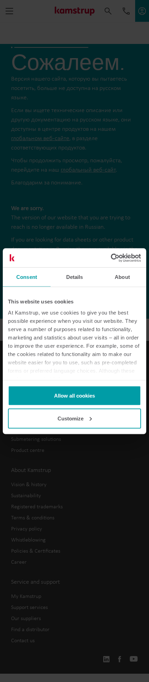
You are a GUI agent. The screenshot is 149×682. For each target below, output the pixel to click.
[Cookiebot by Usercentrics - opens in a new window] (110, 257)
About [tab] (122, 277)
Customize (71, 418)
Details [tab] (74, 277)
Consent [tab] (26, 277)
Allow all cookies (74, 396)
